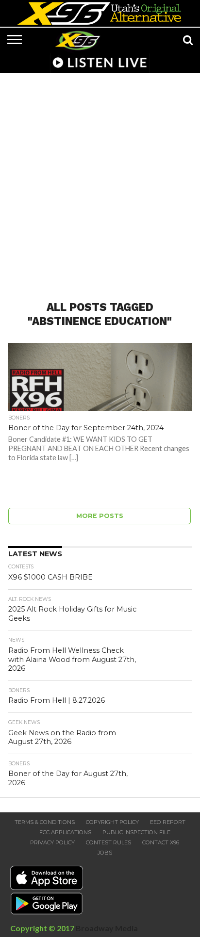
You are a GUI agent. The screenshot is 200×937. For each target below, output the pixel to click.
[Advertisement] (100, 181)
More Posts (99, 515)
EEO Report (167, 822)
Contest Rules (108, 842)
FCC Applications (65, 832)
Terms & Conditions (45, 822)
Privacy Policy (52, 842)
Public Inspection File (136, 832)
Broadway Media (107, 928)
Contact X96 (160, 842)
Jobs (105, 852)
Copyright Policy (112, 822)
